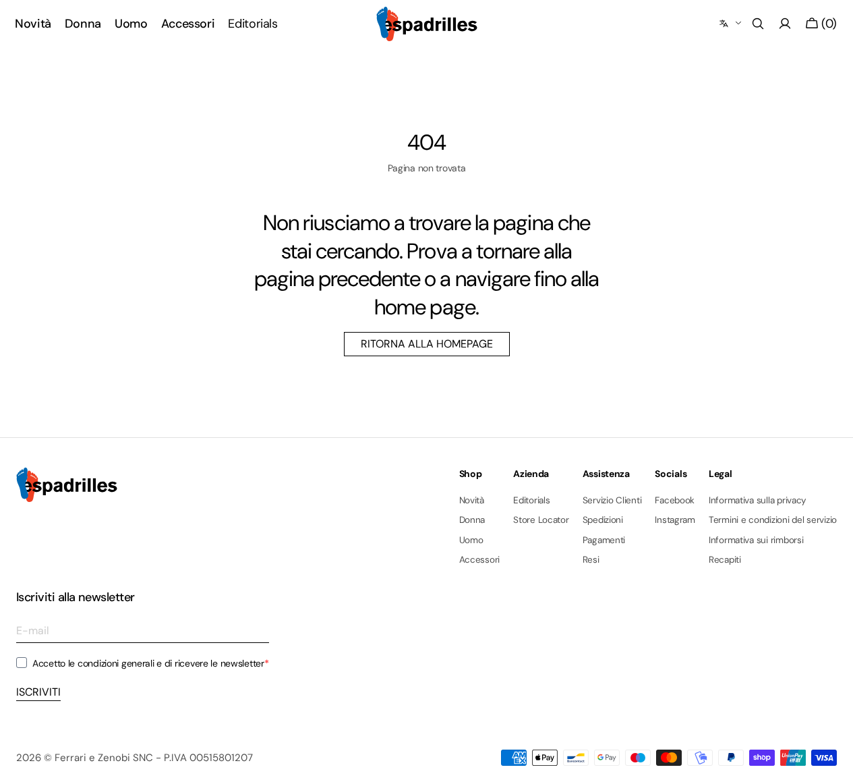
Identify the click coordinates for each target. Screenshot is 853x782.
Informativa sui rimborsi (756, 540)
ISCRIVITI (38, 692)
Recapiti (725, 559)
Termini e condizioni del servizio (773, 520)
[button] (757, 23)
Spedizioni (603, 520)
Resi (591, 559)
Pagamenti (604, 540)
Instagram (675, 520)
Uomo (471, 540)
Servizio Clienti (612, 500)
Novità (471, 500)
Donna (472, 520)
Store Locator (541, 520)
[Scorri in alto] (833, 762)
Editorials (531, 500)
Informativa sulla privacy (757, 500)
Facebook (675, 500)
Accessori (479, 559)
